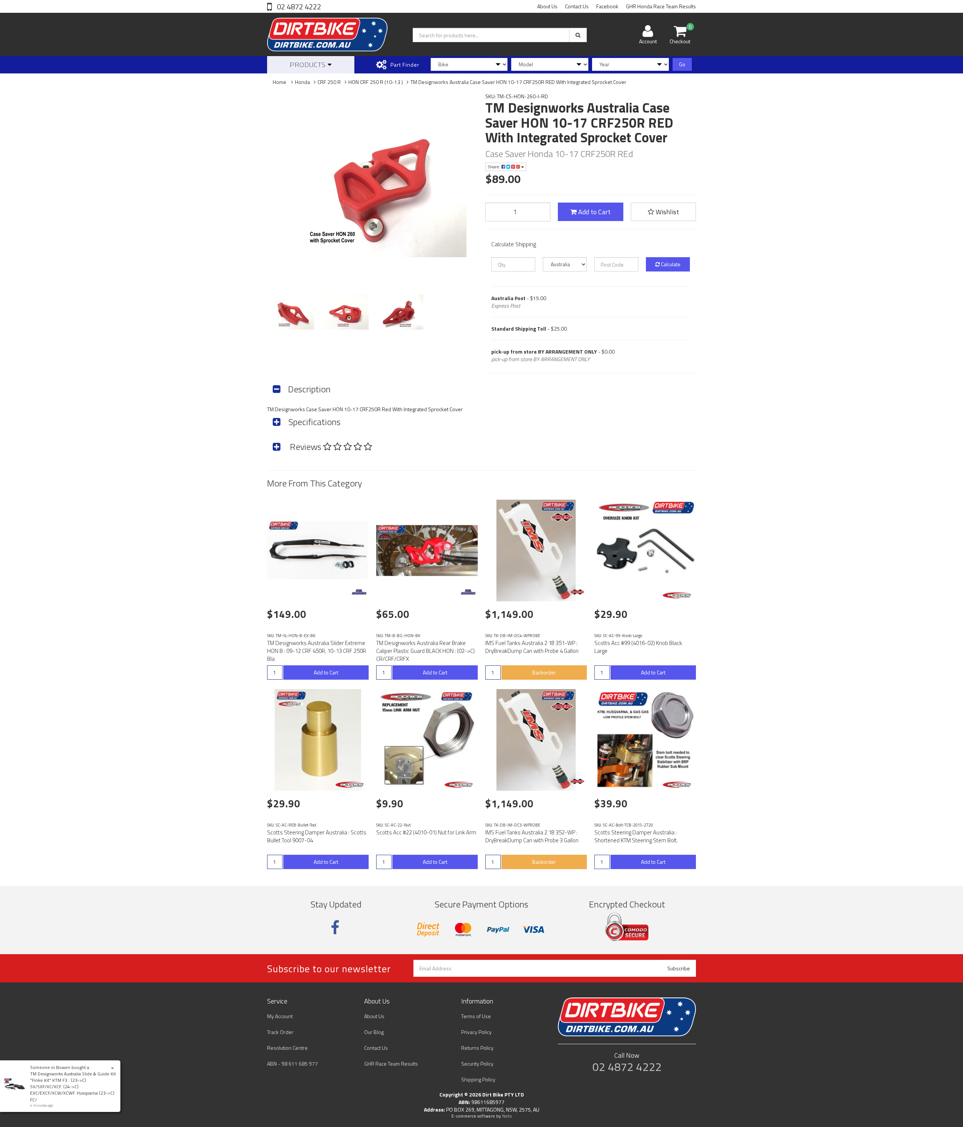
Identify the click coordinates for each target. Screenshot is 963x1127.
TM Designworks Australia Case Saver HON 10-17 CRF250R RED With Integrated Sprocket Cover (518, 82)
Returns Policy (477, 1048)
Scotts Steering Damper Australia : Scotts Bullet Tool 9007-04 (316, 836)
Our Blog (374, 1032)
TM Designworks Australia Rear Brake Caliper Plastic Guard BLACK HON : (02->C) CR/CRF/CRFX (425, 651)
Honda (302, 82)
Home (279, 82)
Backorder (544, 672)
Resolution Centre (287, 1048)
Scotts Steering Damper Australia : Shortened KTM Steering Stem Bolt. (636, 836)
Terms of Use (476, 1016)
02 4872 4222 (298, 6)
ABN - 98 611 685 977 (292, 1064)
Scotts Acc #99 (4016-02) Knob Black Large (638, 647)
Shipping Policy (478, 1079)
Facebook (607, 6)
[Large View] (290, 312)
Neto (507, 1116)
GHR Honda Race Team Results (661, 6)
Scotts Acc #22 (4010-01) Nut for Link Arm (426, 832)
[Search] (578, 35)
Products (309, 64)
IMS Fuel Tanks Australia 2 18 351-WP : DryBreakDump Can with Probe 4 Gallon (532, 647)
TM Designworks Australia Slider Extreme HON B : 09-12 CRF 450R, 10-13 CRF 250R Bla (316, 651)
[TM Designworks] (359, 591)
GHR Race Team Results (391, 1064)
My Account (280, 1016)
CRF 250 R (329, 82)
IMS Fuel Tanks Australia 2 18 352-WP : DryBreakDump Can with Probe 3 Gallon (532, 836)
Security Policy (477, 1064)
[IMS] (577, 591)
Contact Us (577, 6)
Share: (494, 166)
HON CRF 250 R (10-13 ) (375, 82)
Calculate (670, 264)
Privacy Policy (476, 1032)
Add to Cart (594, 212)
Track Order (280, 1032)
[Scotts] (678, 595)
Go (682, 64)
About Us (547, 6)
